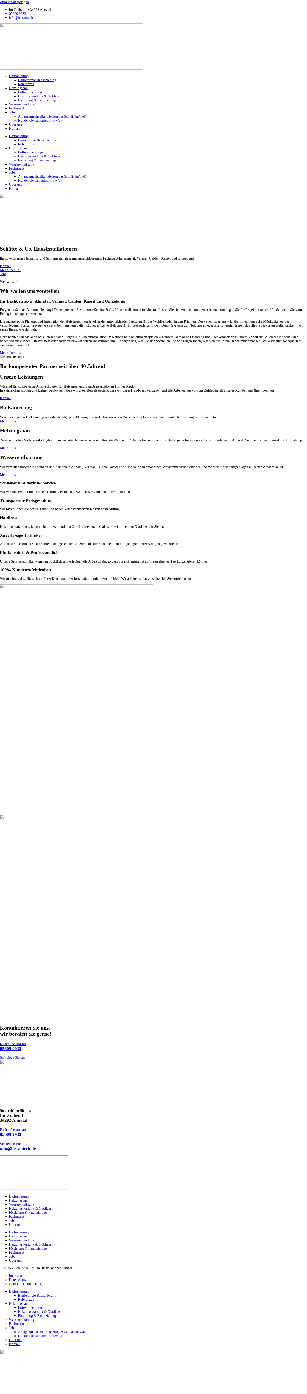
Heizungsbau (18, 88)
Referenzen (26, 84)
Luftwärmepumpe (30, 92)
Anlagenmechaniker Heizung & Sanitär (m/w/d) (52, 116)
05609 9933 (13, 1046)
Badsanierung (19, 76)
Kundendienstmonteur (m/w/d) (40, 120)
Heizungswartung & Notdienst (39, 96)
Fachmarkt (16, 108)
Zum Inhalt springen (14, 2)
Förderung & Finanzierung (37, 100)
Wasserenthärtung (21, 104)
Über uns (15, 124)
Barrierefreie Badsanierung (37, 80)
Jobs (12, 112)
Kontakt (14, 128)
